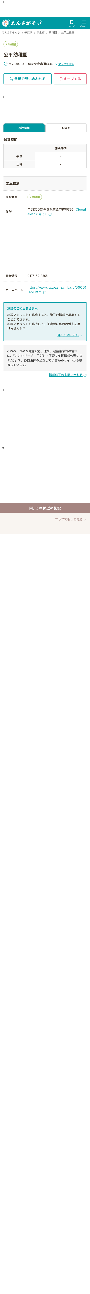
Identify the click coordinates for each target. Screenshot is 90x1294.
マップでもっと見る (69, 519)
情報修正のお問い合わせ (66, 374)
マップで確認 (66, 64)
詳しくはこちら (68, 335)
